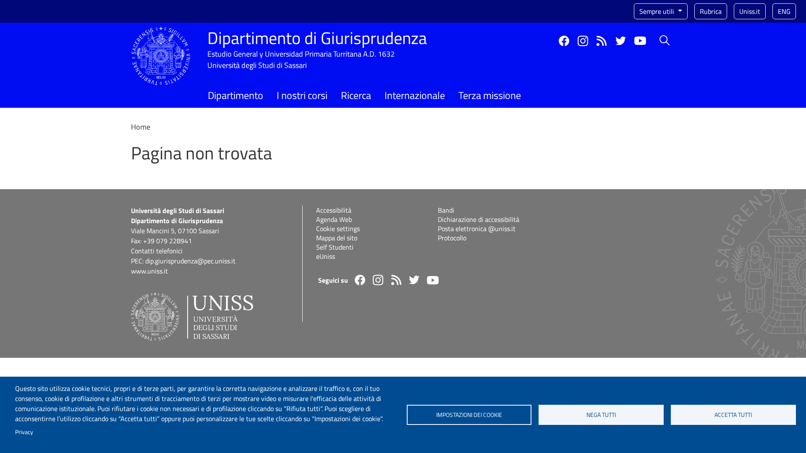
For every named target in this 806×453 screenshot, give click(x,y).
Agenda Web (334, 219)
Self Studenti (334, 247)
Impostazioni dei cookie (469, 415)
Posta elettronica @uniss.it (477, 228)
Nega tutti (601, 415)
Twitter (620, 41)
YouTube (640, 41)
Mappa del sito (336, 237)
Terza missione (489, 95)
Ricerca (356, 95)
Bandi (446, 210)
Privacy (24, 432)
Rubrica (711, 11)
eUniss (325, 256)
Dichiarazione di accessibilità (478, 219)
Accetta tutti (733, 415)
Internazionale (415, 95)
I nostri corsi (302, 95)
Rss (602, 41)
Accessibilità (333, 210)
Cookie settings (338, 228)
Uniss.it (749, 11)
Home (140, 127)
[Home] (161, 31)
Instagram (583, 41)
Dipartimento (235, 95)
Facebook (564, 41)
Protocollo (452, 237)
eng (784, 11)
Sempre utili (657, 11)
